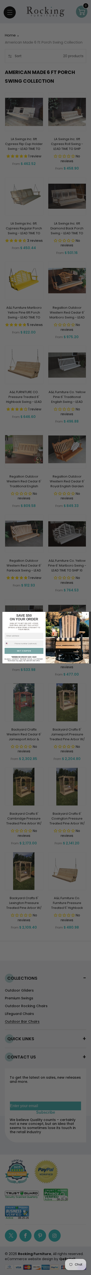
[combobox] (9, 643)
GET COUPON (24, 651)
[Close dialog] (86, 614)
